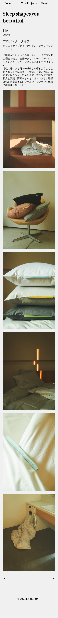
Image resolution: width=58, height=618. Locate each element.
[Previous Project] (4, 578)
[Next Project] (53, 578)
